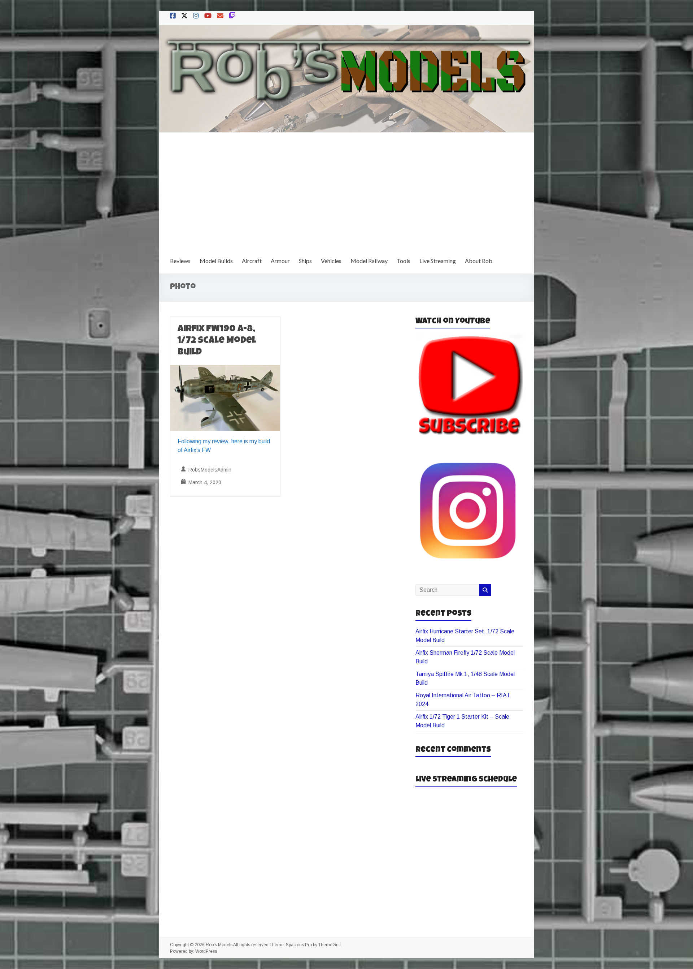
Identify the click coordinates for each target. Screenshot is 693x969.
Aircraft (252, 260)
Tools (403, 260)
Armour (280, 260)
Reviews (180, 260)
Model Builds (216, 260)
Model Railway (369, 260)
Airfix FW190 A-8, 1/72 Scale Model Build (217, 341)
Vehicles (331, 260)
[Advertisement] (346, 186)
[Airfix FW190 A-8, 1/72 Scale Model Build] (225, 370)
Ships (305, 260)
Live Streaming (437, 260)
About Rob (478, 260)
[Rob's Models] (346, 30)
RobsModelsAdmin (209, 470)
